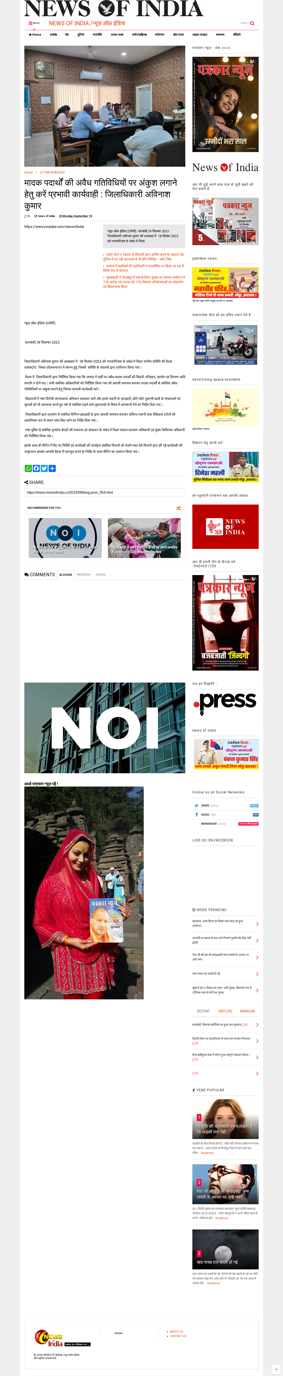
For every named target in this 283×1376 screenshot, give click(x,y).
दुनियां (81, 34)
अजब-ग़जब (117, 34)
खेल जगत (178, 34)
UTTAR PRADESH (52, 172)
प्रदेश (53, 34)
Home (36, 34)
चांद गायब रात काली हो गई (217, 1262)
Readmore (207, 1153)
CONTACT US (178, 1336)
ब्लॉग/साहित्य (139, 34)
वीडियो (237, 34)
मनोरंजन (159, 34)
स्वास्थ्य (220, 34)
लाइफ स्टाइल (200, 34)
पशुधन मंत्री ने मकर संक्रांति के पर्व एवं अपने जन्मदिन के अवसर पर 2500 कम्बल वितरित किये (144, 549)
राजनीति (97, 34)
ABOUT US (176, 1331)
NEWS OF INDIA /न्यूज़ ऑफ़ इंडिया (87, 23)
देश (67, 34)
